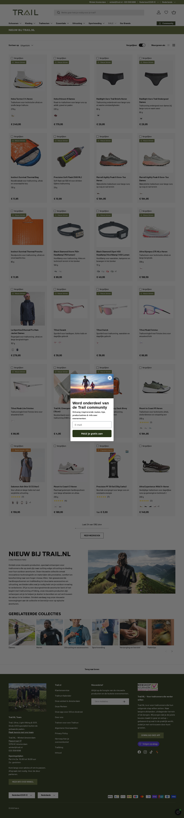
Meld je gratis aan (92, 434)
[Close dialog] (110, 378)
